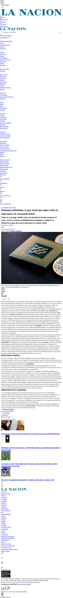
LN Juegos (3, 113)
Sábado (2, 152)
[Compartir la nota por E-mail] (6, 296)
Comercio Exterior (5, 60)
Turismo (2, 115)
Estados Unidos (4, 69)
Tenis (1, 106)
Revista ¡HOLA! (4, 162)
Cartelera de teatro (5, 136)
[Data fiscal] (2, 595)
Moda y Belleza (4, 126)
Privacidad (28, 584)
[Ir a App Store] (5, 577)
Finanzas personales (7, 411)
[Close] (2, 482)
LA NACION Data (5, 45)
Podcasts (2, 125)
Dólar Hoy (3, 54)
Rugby (2, 104)
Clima (1, 43)
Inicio (3, 17)
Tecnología (3, 117)
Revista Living (4, 165)
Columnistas (3, 95)
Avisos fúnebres (4, 145)
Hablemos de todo (5, 87)
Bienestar (3, 84)
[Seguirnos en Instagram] (2, 563)
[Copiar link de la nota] (2, 294)
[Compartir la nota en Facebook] (2, 296)
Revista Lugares (4, 163)
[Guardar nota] (2, 289)
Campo (2, 56)
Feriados (2, 121)
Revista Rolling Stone (6, 167)
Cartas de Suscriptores (6, 97)
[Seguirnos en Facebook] (2, 553)
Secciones (5, 20)
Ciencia (2, 86)
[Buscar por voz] (60, 32)
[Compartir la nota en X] (4, 296)
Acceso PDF (3, 141)
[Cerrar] (26, 29)
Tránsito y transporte (6, 41)
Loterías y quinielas (5, 123)
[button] (31, 116)
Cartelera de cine (5, 134)
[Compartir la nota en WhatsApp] (4, 292)
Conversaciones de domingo (8, 150)
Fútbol (2, 102)
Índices (2, 63)
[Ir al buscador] (2, 7)
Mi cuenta (5, 26)
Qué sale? (3, 132)
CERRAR (2, 1)
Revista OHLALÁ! (4, 160)
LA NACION (4, 207)
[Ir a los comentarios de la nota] (4, 289)
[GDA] (5, 590)
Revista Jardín (4, 169)
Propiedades (3, 58)
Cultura (2, 80)
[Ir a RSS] (2, 568)
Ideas (1, 154)
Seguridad (3, 76)
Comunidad (3, 82)
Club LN (4, 24)
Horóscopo (3, 119)
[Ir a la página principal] (31, 15)
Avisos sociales (4, 147)
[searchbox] (31, 32)
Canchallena (3, 108)
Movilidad (3, 61)
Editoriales (3, 93)
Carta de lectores (5, 149)
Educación (3, 78)
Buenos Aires (4, 74)
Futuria (2, 52)
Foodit (4, 22)
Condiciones (21, 584)
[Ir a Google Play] (5, 573)
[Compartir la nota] (2, 292)
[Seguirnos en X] (2, 558)
